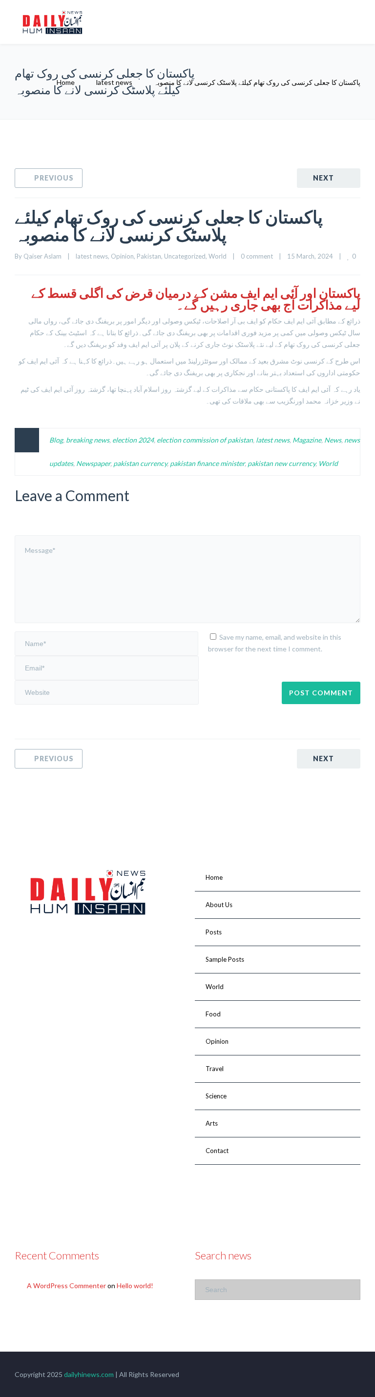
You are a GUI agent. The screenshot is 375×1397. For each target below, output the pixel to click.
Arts (212, 1123)
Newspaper (93, 463)
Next (323, 178)
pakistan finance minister (207, 463)
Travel (215, 1069)
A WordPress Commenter (66, 1285)
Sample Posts (225, 959)
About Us (219, 905)
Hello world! (135, 1285)
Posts (214, 932)
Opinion (122, 256)
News (332, 440)
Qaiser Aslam (42, 256)
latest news (114, 82)
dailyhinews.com (89, 1374)
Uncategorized (185, 256)
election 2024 (133, 440)
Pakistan (149, 256)
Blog (56, 440)
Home (66, 82)
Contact (217, 1150)
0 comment (257, 256)
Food (213, 1014)
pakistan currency (140, 463)
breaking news (87, 440)
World (217, 256)
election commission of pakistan (205, 440)
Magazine (306, 440)
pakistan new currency (281, 463)
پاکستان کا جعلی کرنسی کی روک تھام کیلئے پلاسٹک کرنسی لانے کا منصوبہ (169, 225)
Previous (54, 178)
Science (216, 1096)
